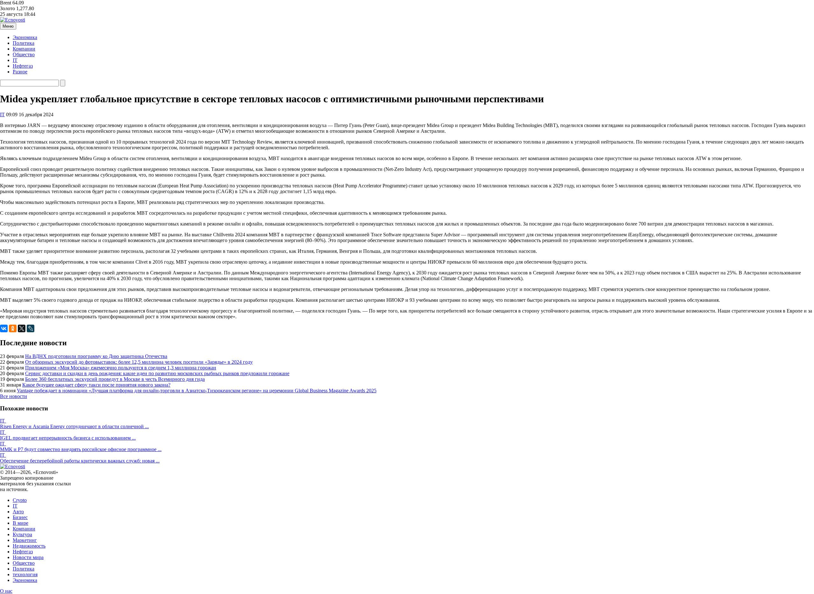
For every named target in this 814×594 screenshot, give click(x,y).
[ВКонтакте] (4, 328)
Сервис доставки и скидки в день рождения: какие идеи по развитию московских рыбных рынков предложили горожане (157, 373)
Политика (23, 43)
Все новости (13, 396)
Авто (18, 511)
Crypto (20, 500)
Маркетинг (25, 540)
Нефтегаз (23, 66)
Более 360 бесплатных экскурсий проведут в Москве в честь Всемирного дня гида (115, 379)
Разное (20, 71)
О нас (6, 591)
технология (25, 574)
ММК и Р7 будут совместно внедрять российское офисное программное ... (81, 449)
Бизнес (20, 517)
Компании (24, 48)
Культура (22, 534)
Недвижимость (29, 546)
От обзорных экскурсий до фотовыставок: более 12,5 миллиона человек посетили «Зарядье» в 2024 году (139, 362)
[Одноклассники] (13, 328)
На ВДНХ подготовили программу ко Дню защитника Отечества (96, 356)
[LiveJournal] (30, 328)
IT (15, 60)
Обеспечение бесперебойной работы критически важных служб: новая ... (80, 460)
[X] (21, 328)
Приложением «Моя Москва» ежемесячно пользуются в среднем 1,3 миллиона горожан (120, 367)
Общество (24, 54)
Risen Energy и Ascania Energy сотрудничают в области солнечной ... (74, 426)
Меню (8, 26)
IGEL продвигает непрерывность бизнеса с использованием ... (68, 438)
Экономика (25, 37)
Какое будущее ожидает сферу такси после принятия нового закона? (96, 385)
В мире (20, 523)
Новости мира (28, 557)
